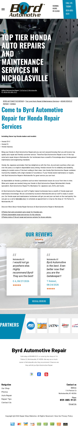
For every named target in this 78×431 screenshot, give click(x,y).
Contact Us (6, 402)
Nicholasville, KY (18, 259)
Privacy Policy (67, 416)
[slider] (39, 239)
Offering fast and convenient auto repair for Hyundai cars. (22, 212)
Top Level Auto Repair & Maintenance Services (42, 101)
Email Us (72, 404)
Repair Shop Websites (28, 416)
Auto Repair (7, 395)
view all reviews (39, 300)
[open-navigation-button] (3, 9)
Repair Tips (7, 399)
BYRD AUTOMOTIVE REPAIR (13, 101)
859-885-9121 (21, 199)
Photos (5, 392)
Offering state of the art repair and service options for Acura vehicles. (26, 217)
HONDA (13, 104)
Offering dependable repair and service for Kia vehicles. (21, 215)
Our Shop (6, 388)
